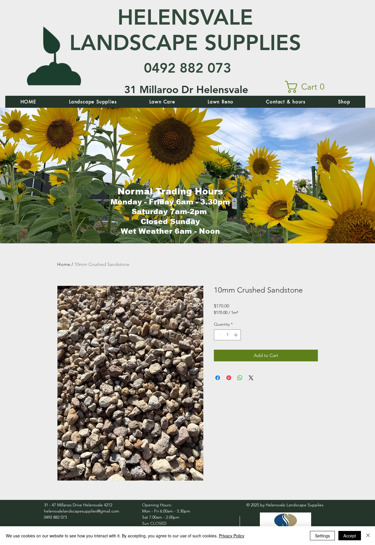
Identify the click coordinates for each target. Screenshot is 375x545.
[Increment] (236, 335)
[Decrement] (218, 335)
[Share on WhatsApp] (239, 377)
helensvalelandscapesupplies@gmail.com (81, 511)
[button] (308, 87)
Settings (322, 536)
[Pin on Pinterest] (228, 377)
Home (63, 264)
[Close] (367, 535)
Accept (349, 536)
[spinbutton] (227, 335)
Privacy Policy (231, 536)
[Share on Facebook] (217, 377)
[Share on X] (251, 377)
